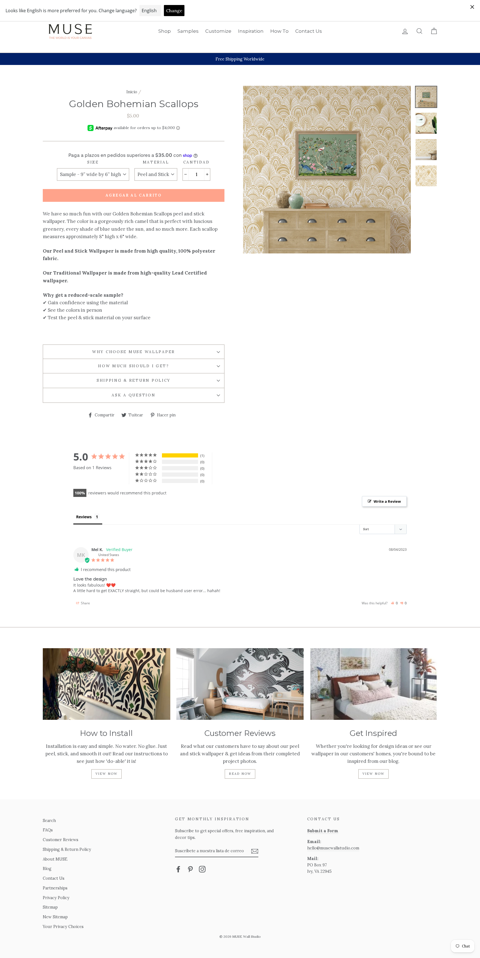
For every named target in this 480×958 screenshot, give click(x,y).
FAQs (48, 830)
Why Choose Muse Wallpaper (133, 351)
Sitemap (50, 907)
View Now (107, 774)
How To (279, 31)
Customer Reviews (60, 839)
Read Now (240, 774)
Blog (47, 868)
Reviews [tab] (84, 516)
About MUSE (55, 859)
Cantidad (196, 162)
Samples (188, 31)
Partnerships (55, 888)
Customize (218, 31)
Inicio (131, 91)
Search (49, 820)
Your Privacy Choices (63, 926)
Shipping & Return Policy (134, 380)
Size (93, 162)
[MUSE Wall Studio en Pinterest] (190, 869)
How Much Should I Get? (133, 365)
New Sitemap (55, 916)
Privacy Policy (56, 897)
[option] (240, 59)
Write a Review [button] (387, 501)
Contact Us (308, 31)
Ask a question (133, 395)
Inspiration (251, 31)
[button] (394, 603)
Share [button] (85, 603)
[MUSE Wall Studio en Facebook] (178, 869)
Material (156, 162)
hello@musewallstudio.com (333, 848)
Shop (164, 31)
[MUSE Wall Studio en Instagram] (202, 869)
